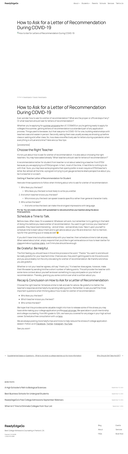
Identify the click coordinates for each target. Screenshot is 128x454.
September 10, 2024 (117, 400)
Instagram (58, 323)
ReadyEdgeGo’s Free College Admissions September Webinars (34, 400)
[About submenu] (79, 3)
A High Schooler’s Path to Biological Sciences (25, 387)
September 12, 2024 (117, 394)
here (60, 316)
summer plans (38, 243)
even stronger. (70, 310)
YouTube (68, 323)
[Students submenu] (89, 3)
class (19, 243)
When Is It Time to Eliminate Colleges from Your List (28, 406)
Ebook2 (35, 97)
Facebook (41, 323)
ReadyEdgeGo (11, 3)
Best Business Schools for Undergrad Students (27, 394)
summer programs (51, 125)
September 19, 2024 (117, 387)
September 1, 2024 (118, 406)
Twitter (49, 323)
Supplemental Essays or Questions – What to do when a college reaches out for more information (44, 355)
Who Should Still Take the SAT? (109, 355)
